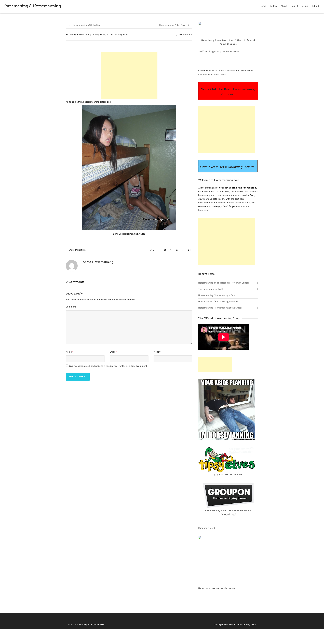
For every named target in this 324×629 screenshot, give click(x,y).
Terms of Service (228, 624)
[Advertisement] (129, 75)
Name (69, 351)
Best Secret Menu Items (219, 70)
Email (112, 351)
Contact (239, 624)
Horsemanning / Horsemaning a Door (217, 295)
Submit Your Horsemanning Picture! (227, 167)
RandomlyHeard (206, 528)
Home (263, 6)
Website (157, 351)
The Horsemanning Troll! (210, 289)
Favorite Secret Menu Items (212, 74)
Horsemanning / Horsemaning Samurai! (218, 301)
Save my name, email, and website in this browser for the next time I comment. (108, 366)
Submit (315, 6)
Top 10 (294, 6)
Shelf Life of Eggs (206, 51)
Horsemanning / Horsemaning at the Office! (220, 307)
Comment (71, 306)
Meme (305, 6)
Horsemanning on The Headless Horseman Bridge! (223, 282)
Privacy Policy (250, 624)
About (284, 6)
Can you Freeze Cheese (227, 51)
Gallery (273, 6)
